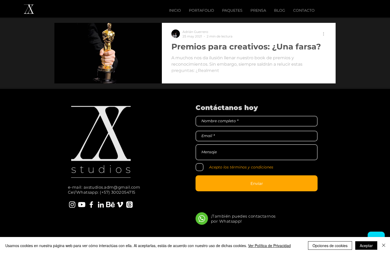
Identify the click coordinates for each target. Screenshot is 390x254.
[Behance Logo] (110, 204)
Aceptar (366, 245)
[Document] (202, 218)
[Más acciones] (325, 34)
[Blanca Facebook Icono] (91, 204)
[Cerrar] (383, 245)
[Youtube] (81, 204)
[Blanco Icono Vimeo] (120, 204)
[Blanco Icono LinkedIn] (101, 204)
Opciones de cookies (330, 245)
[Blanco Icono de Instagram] (72, 204)
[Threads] (129, 204)
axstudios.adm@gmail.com (112, 187)
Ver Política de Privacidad (269, 245)
